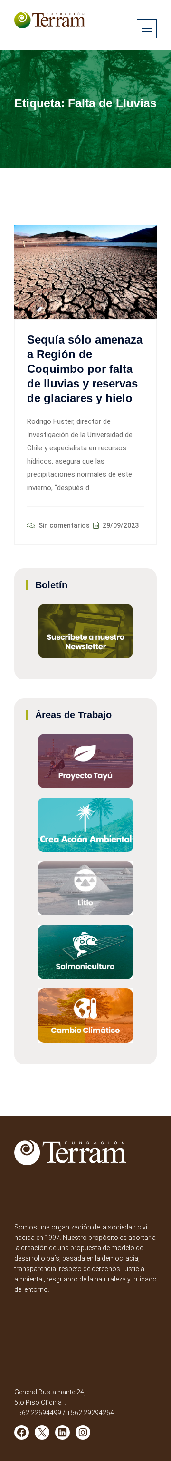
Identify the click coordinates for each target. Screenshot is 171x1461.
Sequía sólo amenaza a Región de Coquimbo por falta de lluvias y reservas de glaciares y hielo (84, 369)
